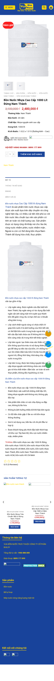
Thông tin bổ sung (13, 186)
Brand (8, 191)
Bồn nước (32, 93)
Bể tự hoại (8, 592)
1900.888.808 (24, 553)
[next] (45, 48)
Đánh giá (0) (10, 197)
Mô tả (8, 180)
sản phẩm (20, 93)
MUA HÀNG (15, 527)
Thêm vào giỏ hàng (31, 154)
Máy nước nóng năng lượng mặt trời (19, 598)
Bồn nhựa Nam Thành (26, 96)
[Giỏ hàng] (51, 7)
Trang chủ (8, 93)
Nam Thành (9, 165)
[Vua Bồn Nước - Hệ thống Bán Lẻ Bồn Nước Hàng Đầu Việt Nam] (27, 7)
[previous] (10, 48)
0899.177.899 (19, 558)
